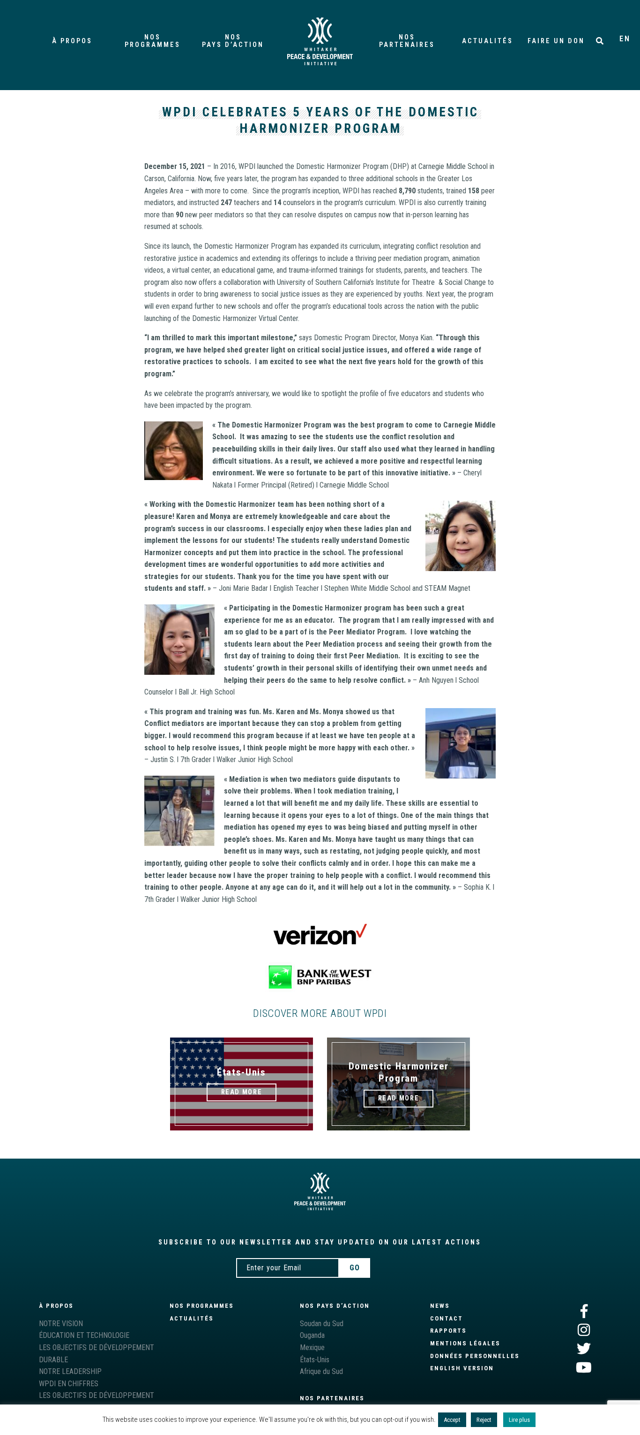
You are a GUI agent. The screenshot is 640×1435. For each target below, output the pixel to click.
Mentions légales (465, 1343)
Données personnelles (475, 1355)
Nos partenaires (332, 1398)
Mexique (312, 1347)
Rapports (448, 1330)
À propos (72, 41)
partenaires (407, 41)
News (440, 1305)
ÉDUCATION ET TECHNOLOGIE (84, 1335)
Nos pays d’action (335, 1305)
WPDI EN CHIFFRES (68, 1383)
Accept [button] (452, 1419)
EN (625, 38)
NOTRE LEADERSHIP (70, 1371)
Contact (446, 1318)
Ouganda (312, 1335)
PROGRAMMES (152, 41)
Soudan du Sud (321, 1323)
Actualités (487, 41)
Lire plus (519, 1419)
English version (462, 1368)
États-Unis (314, 1359)
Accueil (320, 41)
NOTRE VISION (61, 1323)
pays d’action (233, 41)
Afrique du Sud (321, 1371)
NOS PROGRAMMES (202, 1305)
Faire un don (556, 41)
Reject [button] (483, 1419)
